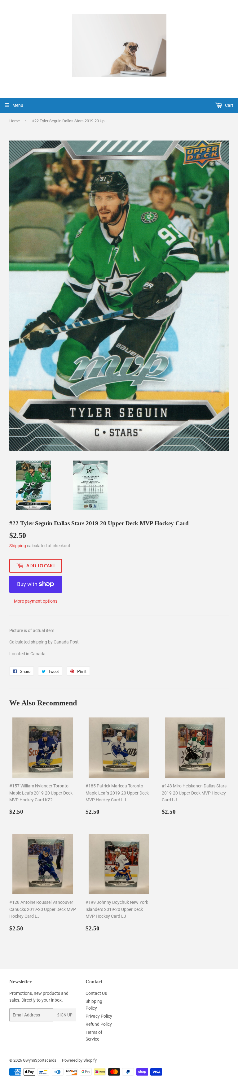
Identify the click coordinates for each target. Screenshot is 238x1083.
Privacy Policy (99, 1016)
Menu (17, 105)
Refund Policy (99, 1024)
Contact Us (96, 993)
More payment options (35, 601)
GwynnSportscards (39, 1060)
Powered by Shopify (79, 1060)
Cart (228, 105)
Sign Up (64, 1015)
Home (14, 121)
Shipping (17, 545)
